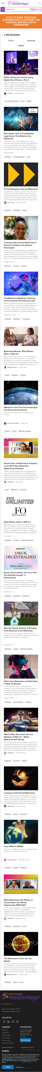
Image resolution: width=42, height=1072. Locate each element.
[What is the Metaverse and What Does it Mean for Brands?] (21, 667)
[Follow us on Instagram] (13, 1022)
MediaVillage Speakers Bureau (11, 1011)
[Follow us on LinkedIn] (9, 1022)
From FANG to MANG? (14, 846)
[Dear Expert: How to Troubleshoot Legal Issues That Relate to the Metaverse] (21, 119)
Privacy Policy (6, 1035)
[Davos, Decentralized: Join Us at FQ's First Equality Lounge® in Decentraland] (21, 558)
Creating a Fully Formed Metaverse (19, 793)
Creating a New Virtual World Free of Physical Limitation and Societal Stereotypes (20, 245)
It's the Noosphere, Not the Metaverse (21, 189)
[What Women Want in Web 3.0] (21, 507)
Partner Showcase (7, 1043)
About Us (5, 1030)
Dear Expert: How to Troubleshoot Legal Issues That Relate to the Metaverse (19, 136)
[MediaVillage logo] (21, 996)
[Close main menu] (38, 1051)
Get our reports (25, 1040)
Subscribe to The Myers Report (10, 1009)
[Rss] (18, 1022)
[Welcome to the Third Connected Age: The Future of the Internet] (21, 393)
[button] (39, 3)
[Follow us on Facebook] (4, 1022)
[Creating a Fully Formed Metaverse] (21, 778)
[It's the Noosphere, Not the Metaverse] (21, 175)
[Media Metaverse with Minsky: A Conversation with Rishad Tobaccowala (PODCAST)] (21, 885)
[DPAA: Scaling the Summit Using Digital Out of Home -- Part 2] (21, 63)
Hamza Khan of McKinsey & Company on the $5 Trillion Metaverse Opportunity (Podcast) (20, 466)
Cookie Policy (6, 1038)
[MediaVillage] (20, 3)
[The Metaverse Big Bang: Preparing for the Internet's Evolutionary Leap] (21, 284)
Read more (19, 1067)
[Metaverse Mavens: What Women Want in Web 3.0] (21, 337)
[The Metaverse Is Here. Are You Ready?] (21, 944)
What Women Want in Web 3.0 (17, 522)
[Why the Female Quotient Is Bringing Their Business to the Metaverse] (21, 614)
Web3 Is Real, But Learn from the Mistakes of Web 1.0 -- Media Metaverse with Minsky (18, 737)
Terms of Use (6, 1040)
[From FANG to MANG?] (21, 832)
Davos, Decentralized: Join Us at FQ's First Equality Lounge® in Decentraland (20, 575)
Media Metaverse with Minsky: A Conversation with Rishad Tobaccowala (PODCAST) (18, 902)
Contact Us (5, 1032)
